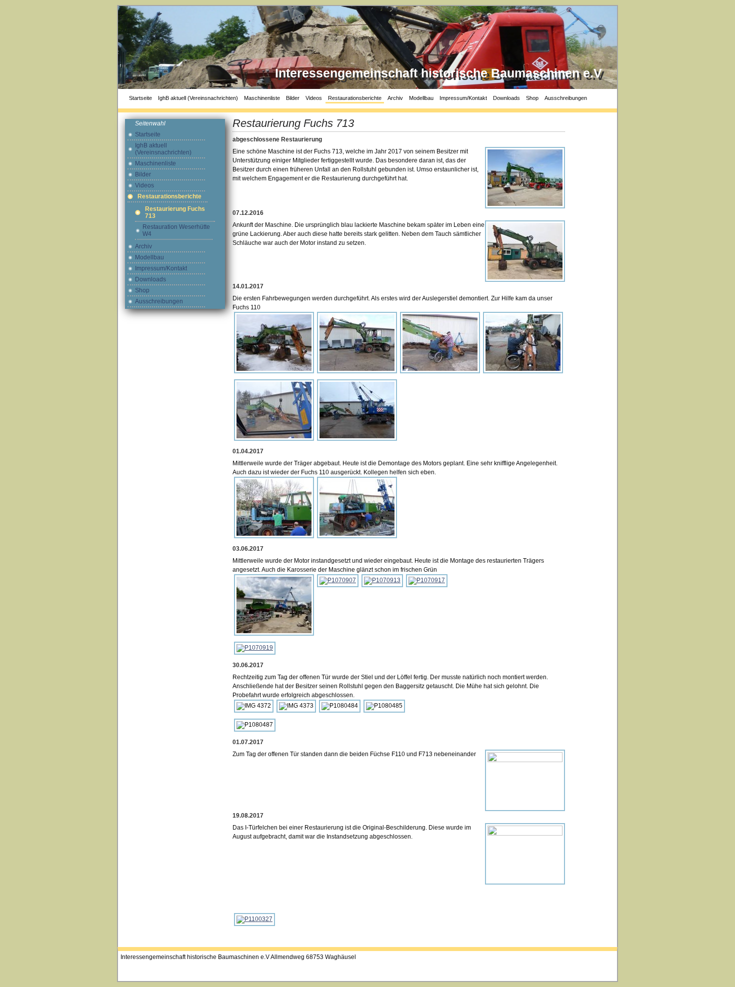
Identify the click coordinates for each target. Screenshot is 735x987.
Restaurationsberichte (355, 98)
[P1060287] (357, 507)
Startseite (140, 98)
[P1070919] (255, 647)
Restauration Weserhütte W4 (176, 230)
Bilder (293, 98)
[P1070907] (337, 580)
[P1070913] (382, 580)
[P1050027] (274, 342)
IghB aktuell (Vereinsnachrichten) (198, 98)
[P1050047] (357, 409)
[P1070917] (427, 580)
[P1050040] (523, 342)
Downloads (506, 98)
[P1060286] (274, 507)
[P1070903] (274, 604)
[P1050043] (274, 409)
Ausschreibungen (565, 98)
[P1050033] (357, 342)
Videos (314, 98)
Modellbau (421, 98)
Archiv (395, 98)
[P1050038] (440, 342)
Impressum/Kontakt (463, 98)
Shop (532, 98)
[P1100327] (254, 919)
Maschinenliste (262, 98)
